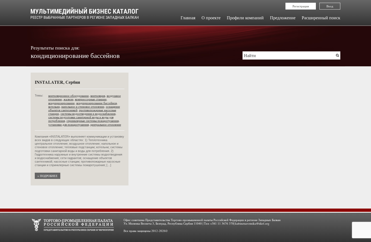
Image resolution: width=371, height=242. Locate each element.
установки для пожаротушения (68, 124)
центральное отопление (105, 124)
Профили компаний (245, 17)
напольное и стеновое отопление (82, 106)
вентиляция (97, 96)
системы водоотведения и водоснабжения (88, 113)
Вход (329, 6)
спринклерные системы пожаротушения (93, 121)
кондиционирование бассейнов (96, 103)
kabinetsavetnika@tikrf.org (252, 223)
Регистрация (301, 6)
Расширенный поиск (321, 17)
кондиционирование (61, 103)
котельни (54, 106)
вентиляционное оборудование (68, 96)
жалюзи (68, 99)
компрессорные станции (90, 99)
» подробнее (47, 176)
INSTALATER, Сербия (57, 82)
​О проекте (211, 17)
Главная (188, 17)
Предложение (282, 17)
